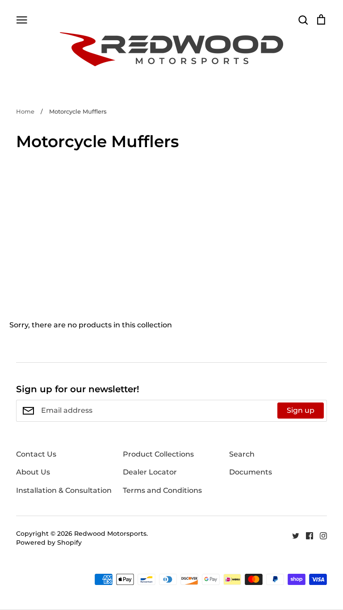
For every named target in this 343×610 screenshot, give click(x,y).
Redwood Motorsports (110, 533)
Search (242, 454)
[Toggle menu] (22, 19)
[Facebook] (306, 535)
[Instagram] (320, 535)
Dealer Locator (150, 472)
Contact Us (36, 454)
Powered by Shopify (49, 542)
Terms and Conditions (162, 490)
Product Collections (158, 454)
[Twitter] (292, 535)
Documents (250, 472)
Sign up (300, 410)
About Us (33, 472)
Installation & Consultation (64, 490)
